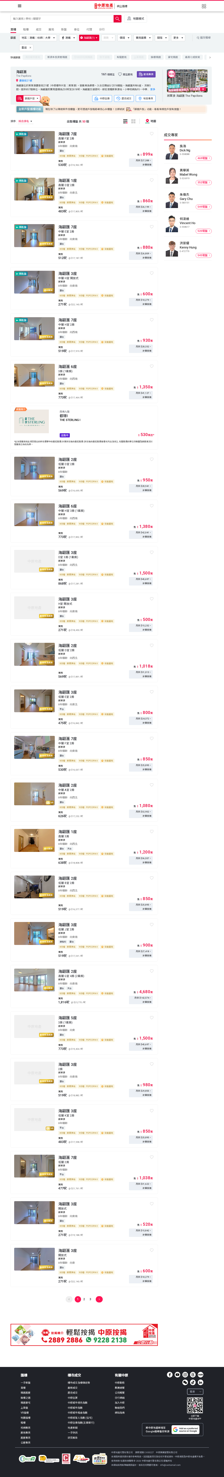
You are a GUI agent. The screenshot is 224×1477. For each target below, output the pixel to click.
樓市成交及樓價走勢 (79, 1382)
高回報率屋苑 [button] (32, 57)
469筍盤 (203, 158)
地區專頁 (148, 98)
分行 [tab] (102, 29)
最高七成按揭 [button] (192, 57)
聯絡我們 (120, 1407)
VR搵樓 (25, 1412)
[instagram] (185, 1374)
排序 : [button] (20, 121)
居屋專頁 (26, 1437)
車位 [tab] (76, 29)
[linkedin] (200, 1382)
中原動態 (120, 1382)
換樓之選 (26, 1397)
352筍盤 (203, 182)
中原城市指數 (75, 1407)
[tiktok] (193, 1382)
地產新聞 (73, 1427)
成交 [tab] (38, 29)
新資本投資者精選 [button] (57, 57)
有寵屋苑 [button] (122, 57)
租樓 (23, 1422)
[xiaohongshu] (200, 1374)
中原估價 (105, 98)
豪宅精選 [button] (173, 57)
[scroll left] (210, 57)
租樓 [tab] (26, 29)
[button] (38, 37)
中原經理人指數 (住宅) (80, 1417)
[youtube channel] (177, 1374)
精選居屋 (26, 1392)
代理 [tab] (89, 29)
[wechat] (185, 1382)
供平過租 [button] (105, 57)
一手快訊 (73, 1432)
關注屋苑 (128, 74)
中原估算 (73, 1397)
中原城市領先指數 (78, 1402)
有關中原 (121, 1375)
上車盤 (24, 1407)
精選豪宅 (26, 1402)
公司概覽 (120, 1392)
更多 (176, 37)
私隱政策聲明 (126, 1461)
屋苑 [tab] (51, 29)
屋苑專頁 (148, 74)
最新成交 (73, 1387)
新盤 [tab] (64, 29)
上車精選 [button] (139, 57)
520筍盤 (203, 231)
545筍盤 (203, 255)
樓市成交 (74, 1375)
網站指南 (120, 1412)
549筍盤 (203, 206)
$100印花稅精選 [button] (83, 57)
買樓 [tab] (13, 29)
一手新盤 (26, 1382)
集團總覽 (120, 1387)
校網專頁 (26, 1427)
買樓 (23, 1387)
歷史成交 (127, 98)
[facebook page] (170, 1374)
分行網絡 (120, 1397)
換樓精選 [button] (156, 57)
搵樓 (24, 1375)
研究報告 (73, 1437)
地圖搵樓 (26, 1417)
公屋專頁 (26, 1442)
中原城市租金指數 (78, 1412)
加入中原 (120, 1402)
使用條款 (115, 1461)
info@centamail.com (170, 1465)
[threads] (193, 1374)
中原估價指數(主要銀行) (81, 1422)
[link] (195, 1408)
